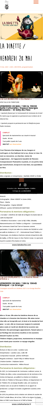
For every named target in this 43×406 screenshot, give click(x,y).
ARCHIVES (17, 67)
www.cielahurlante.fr (21, 404)
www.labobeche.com (21, 245)
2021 (11, 67)
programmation (27, 67)
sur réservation (15, 144)
